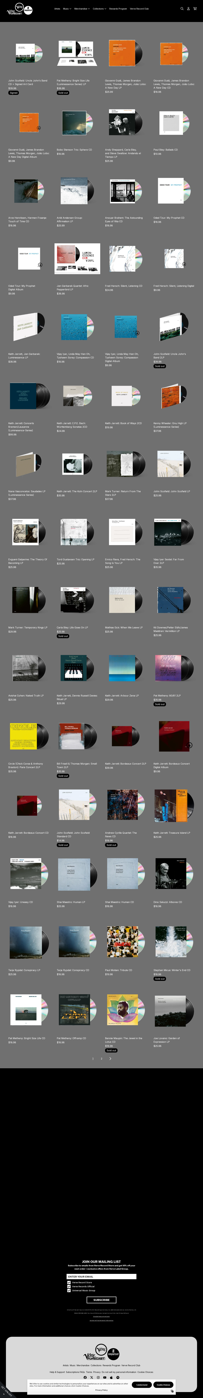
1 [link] (92, 1058)
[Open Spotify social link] (118, 1377)
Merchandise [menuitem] (80, 8)
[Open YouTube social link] (105, 1377)
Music (72, 1365)
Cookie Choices (145, 1372)
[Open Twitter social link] (91, 1377)
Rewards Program (111, 1365)
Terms (89, 1372)
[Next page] (110, 1058)
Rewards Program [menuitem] (118, 8)
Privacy (97, 1372)
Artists (66, 1365)
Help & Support (57, 1372)
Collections (96, 1365)
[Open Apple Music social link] (111, 1377)
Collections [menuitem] (98, 8)
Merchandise (83, 1365)
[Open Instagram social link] (98, 1377)
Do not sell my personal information (119, 1372)
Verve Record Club (130, 1365)
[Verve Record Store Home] (19, 8)
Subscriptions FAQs (75, 1372)
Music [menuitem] (66, 8)
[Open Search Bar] (182, 8)
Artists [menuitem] (57, 8)
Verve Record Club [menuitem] (139, 8)
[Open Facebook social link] (85, 1377)
